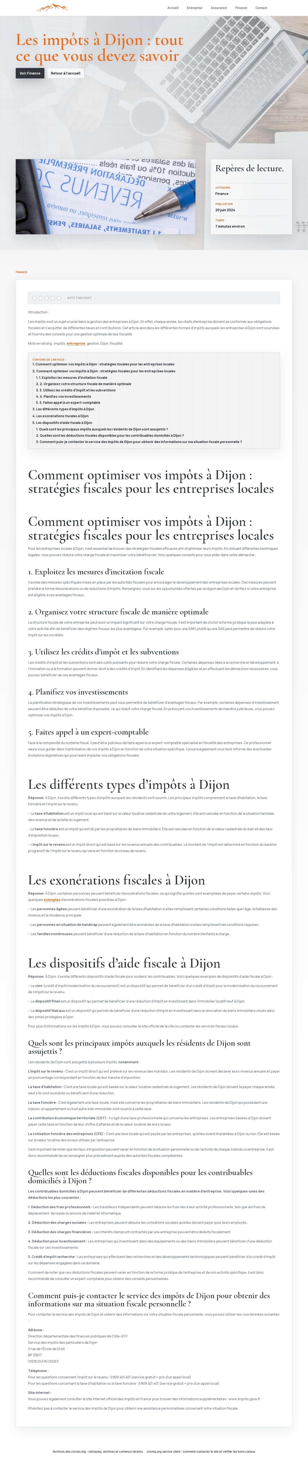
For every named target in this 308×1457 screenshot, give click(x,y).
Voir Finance (30, 73)
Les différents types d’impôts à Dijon (65, 409)
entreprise (76, 343)
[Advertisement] (154, 118)
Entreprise (194, 8)
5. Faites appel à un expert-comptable (70, 403)
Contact (261, 8)
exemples (52, 899)
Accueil (173, 8)
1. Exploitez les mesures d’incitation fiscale (73, 378)
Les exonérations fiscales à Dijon (62, 416)
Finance (241, 8)
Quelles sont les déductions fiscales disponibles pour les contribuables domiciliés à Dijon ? (112, 436)
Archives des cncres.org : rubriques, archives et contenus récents (98, 1451)
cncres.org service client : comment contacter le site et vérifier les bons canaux (201, 1451)
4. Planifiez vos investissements (65, 397)
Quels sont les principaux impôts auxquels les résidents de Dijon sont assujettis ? (103, 429)
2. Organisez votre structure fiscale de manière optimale (85, 384)
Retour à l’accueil (65, 73)
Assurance (219, 8)
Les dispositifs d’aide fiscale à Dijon (64, 423)
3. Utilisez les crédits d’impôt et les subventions (78, 390)
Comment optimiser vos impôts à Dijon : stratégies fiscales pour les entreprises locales (105, 364)
